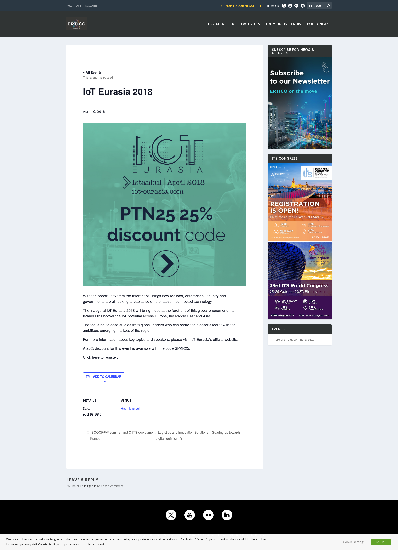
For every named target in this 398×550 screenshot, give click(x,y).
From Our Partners (283, 24)
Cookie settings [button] (354, 542)
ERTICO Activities (245, 24)
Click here (91, 357)
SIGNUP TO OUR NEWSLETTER (242, 6)
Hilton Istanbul (130, 408)
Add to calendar (107, 376)
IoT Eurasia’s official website (214, 339)
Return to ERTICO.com (81, 5)
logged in (90, 486)
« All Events (92, 72)
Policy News (318, 24)
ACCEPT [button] (381, 542)
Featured (216, 24)
